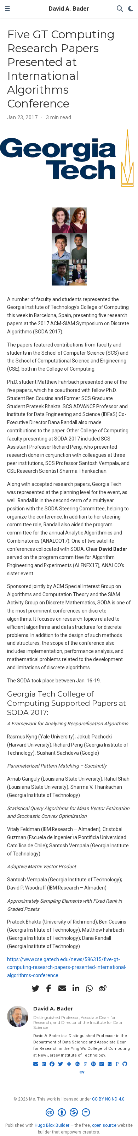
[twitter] (35, 988)
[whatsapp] (89, 988)
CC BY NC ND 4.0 (108, 1099)
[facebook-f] (49, 988)
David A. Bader (69, 8)
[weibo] (102, 988)
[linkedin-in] (75, 988)
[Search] (120, 9)
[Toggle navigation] (7, 9)
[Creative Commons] (69, 1112)
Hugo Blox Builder (52, 1125)
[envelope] (62, 988)
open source (104, 1125)
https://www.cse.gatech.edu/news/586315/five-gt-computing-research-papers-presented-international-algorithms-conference (67, 968)
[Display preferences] (130, 9)
